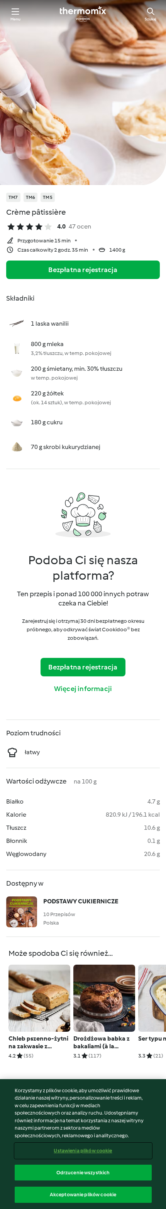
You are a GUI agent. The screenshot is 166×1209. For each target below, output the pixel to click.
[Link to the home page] (83, 14)
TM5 (48, 197)
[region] (83, 1144)
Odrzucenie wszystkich (83, 1172)
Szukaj (150, 19)
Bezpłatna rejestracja (82, 270)
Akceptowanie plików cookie (83, 1194)
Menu (15, 19)
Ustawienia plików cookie (83, 1151)
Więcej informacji (83, 688)
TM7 (13, 197)
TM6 (31, 197)
